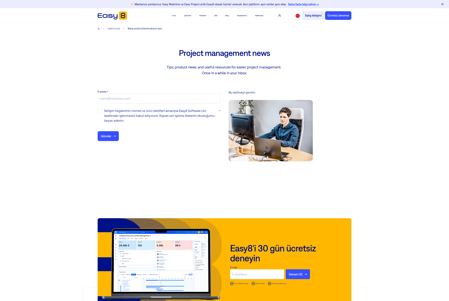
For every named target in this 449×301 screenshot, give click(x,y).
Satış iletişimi (313, 15)
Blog (227, 15)
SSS (215, 15)
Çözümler (187, 15)
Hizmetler (202, 15)
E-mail (233, 267)
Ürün (174, 15)
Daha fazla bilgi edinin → (303, 4)
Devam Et (296, 274)
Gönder (106, 136)
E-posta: (102, 91)
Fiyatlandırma (242, 15)
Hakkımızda (259, 15)
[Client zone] (279, 15)
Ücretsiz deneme (338, 15)
